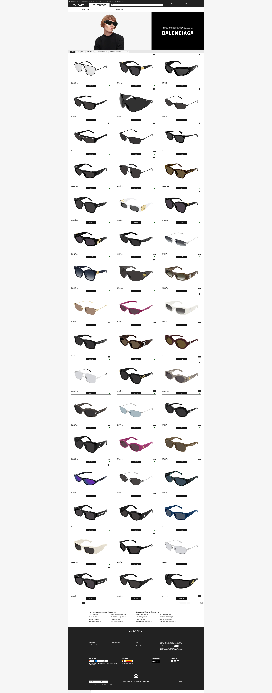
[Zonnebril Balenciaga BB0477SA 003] (181, 375)
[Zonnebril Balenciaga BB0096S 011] (136, 204)
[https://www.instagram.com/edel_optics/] (175, 661)
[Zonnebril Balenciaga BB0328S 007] (91, 546)
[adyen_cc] (90, 661)
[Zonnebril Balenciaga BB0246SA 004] (91, 67)
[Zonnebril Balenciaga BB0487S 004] (91, 306)
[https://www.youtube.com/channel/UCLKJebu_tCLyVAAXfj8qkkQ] (178, 661)
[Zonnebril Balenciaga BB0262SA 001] (91, 580)
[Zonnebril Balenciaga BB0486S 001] (136, 477)
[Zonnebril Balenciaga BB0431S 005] (91, 409)
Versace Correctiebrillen (165, 614)
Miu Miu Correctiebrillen (141, 616)
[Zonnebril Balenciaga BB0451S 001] (136, 136)
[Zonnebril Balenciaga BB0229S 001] (136, 546)
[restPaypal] (99, 661)
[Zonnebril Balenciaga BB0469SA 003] (181, 443)
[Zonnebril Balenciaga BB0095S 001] (91, 238)
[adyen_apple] (103, 661)
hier (162, 650)
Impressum (114, 684)
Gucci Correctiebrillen (141, 619)
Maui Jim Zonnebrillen (116, 617)
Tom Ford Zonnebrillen (94, 619)
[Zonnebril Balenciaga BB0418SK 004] (91, 375)
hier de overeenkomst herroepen (98, 681)
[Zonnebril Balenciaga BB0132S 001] (136, 67)
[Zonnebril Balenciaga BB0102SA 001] (181, 204)
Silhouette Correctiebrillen (166, 619)
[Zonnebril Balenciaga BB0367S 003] (181, 477)
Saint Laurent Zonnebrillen (95, 621)
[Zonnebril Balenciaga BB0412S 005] (136, 409)
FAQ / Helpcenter (140, 644)
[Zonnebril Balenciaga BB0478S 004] (181, 306)
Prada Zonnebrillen (93, 614)
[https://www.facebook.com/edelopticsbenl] (172, 661)
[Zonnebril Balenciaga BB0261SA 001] (91, 512)
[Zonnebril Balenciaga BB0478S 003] (181, 272)
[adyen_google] (107, 661)
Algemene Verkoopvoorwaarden (96, 684)
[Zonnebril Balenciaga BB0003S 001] (91, 136)
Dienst (114, 640)
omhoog (181, 681)
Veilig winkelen (116, 642)
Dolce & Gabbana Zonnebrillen (118, 616)
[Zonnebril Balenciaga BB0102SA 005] (91, 272)
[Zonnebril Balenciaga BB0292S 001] (136, 272)
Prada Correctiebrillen (141, 617)
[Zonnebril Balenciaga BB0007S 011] (91, 477)
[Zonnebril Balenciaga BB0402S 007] (136, 306)
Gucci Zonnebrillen (93, 617)
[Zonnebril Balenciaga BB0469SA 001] (91, 341)
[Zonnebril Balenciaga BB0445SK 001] (91, 443)
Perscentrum (92, 642)
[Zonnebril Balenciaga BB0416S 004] (181, 546)
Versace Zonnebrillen (116, 619)
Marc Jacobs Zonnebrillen (117, 621)
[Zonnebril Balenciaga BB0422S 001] (136, 238)
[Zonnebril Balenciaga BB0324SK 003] (136, 341)
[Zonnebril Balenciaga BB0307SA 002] (181, 170)
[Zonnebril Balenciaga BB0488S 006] (181, 238)
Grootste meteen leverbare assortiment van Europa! (83, 1)
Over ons (91, 640)
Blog (137, 642)
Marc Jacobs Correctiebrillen (166, 617)
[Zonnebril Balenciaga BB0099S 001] (181, 136)
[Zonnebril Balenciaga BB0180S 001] (136, 101)
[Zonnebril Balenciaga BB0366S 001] (136, 580)
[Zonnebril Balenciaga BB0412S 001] (181, 101)
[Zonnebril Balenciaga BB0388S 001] (91, 170)
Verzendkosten (115, 644)
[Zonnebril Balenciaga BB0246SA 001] (136, 170)
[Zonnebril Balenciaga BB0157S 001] (181, 67)
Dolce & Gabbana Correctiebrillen (144, 621)
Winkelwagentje (186, 6)
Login (171, 6)
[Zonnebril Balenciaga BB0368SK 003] (181, 512)
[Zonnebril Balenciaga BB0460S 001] (181, 409)
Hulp (137, 640)
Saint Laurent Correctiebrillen (166, 616)
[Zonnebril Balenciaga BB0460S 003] (181, 341)
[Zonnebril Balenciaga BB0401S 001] (91, 101)
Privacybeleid (107, 684)
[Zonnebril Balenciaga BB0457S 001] (181, 580)
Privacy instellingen (93, 644)
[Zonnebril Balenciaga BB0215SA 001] (91, 204)
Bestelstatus (139, 645)
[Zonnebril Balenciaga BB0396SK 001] (136, 512)
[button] (78, 5)
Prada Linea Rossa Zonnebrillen (118, 614)
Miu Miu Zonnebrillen (94, 616)
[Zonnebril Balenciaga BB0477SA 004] (136, 443)
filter (73, 51)
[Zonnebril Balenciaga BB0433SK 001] (136, 375)
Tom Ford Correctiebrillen (142, 614)
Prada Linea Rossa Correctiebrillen (168, 621)
